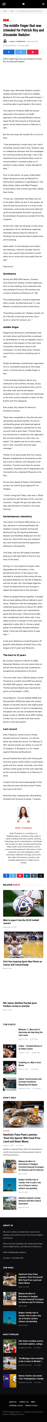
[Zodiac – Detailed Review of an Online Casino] (9, 1051)
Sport (6, 20)
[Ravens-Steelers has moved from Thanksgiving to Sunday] (9, 1380)
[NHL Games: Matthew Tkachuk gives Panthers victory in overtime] (23, 986)
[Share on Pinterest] (32, 52)
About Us (13, 1402)
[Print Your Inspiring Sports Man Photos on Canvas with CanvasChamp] (23, 945)
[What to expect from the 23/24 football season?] (23, 903)
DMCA (33, 1402)
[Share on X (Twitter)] (21, 52)
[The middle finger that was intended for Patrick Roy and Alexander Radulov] (23, 71)
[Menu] (4, 4)
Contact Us (23, 1402)
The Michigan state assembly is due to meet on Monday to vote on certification (31, 1361)
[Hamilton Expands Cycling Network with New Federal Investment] (9, 1203)
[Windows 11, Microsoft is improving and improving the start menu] (9, 1034)
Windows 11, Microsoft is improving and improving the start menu (31, 1032)
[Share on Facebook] (9, 52)
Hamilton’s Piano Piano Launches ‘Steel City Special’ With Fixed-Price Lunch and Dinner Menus (21, 1138)
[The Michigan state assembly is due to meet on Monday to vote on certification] (9, 1363)
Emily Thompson (18, 41)
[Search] (43, 4)
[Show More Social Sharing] (41, 52)
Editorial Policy (16, 1406)
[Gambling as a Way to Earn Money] (9, 1067)
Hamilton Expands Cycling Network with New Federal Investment (30, 1201)
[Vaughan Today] (24, 4)
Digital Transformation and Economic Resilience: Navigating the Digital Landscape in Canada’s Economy (30, 1085)
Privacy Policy (31, 1406)
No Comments (10, 45)
